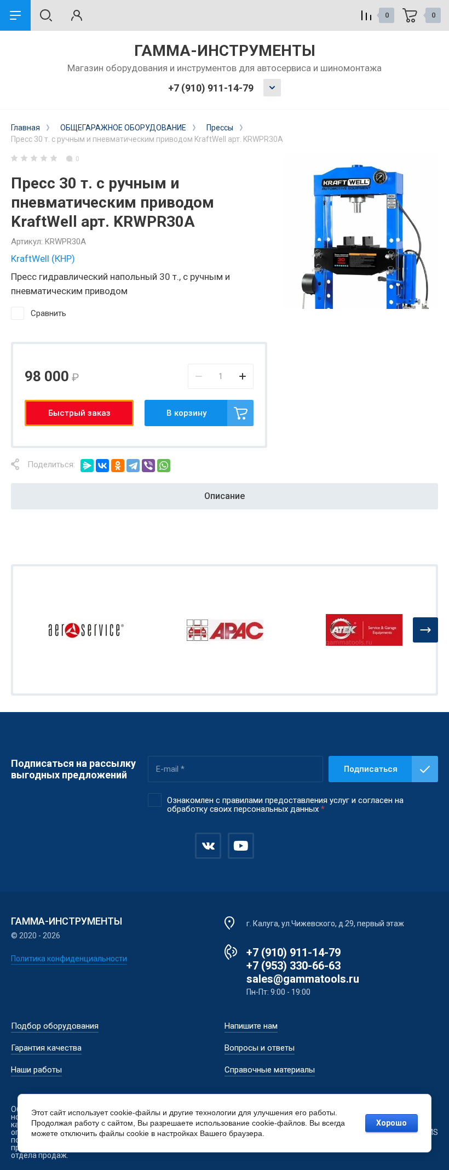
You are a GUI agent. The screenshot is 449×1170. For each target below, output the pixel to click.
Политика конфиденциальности (69, 958)
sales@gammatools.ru (302, 978)
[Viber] (148, 465)
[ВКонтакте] (102, 465)
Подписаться (371, 769)
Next (425, 630)
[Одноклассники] (117, 465)
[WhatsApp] (163, 465)
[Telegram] (133, 465)
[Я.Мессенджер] (87, 465)
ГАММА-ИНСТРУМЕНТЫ (224, 51)
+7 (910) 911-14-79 (211, 88)
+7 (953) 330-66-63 (293, 965)
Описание (224, 496)
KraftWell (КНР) (43, 258)
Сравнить (48, 313)
